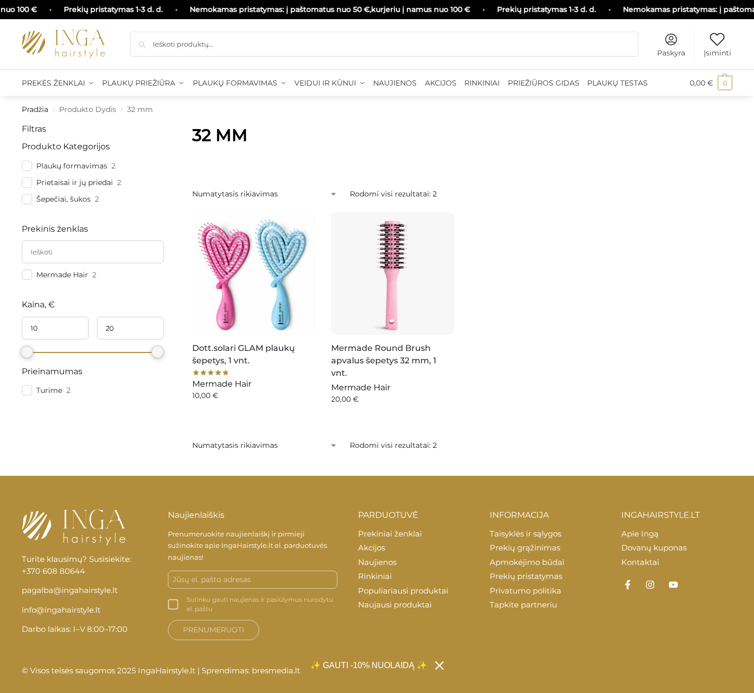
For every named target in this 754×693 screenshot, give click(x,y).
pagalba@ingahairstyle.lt (70, 590)
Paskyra (671, 53)
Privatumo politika (525, 591)
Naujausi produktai (395, 605)
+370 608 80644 (53, 571)
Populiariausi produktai (403, 591)
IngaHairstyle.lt (247, 545)
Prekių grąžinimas (525, 548)
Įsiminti (717, 53)
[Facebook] (627, 584)
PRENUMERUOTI (213, 629)
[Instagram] (650, 584)
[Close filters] (167, 129)
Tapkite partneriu (523, 605)
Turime (49, 390)
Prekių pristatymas (526, 576)
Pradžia (35, 109)
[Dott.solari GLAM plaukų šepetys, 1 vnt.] (254, 273)
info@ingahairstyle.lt (61, 610)
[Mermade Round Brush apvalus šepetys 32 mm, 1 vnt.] (392, 273)
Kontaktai (640, 562)
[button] (711, 83)
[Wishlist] (300, 225)
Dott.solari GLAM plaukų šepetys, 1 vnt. (243, 354)
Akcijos (371, 548)
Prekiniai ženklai (390, 534)
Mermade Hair (62, 274)
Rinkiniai (375, 576)
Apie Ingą (640, 534)
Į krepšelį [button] (254, 417)
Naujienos (377, 562)
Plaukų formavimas (71, 166)
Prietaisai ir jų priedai (74, 182)
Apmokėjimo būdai (527, 562)
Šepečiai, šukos (63, 199)
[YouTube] (673, 584)
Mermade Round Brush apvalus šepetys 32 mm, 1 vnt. (383, 360)
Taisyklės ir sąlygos (525, 534)
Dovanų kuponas (654, 548)
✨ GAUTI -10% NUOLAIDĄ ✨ (368, 665)
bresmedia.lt (276, 670)
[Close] (439, 665)
